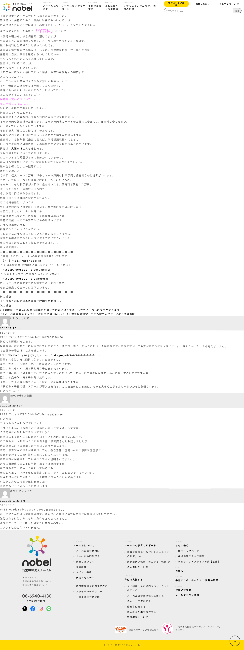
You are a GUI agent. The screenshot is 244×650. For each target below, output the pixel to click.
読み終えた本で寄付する (141, 611)
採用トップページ (188, 550)
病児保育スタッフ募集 (191, 556)
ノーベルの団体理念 (88, 556)
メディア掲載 (84, 572)
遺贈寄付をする (136, 606)
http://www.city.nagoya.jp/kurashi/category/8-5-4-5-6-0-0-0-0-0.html (51, 355)
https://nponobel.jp (26, 260)
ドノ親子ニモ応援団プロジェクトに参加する (148, 588)
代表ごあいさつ (85, 561)
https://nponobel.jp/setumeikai (26, 269)
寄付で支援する (95, 6)
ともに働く (182, 544)
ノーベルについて (51, 6)
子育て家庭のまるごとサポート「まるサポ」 (148, 554)
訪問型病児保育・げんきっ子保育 (147, 561)
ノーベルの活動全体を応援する (145, 595)
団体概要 (81, 566)
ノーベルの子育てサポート (73, 6)
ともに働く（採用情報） (113, 6)
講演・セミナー (85, 577)
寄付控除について (137, 617)
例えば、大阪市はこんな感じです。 (22, 148)
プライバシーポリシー (89, 591)
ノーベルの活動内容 (88, 550)
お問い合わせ (203, 3)
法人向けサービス (137, 567)
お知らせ (180, 569)
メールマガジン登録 (187, 595)
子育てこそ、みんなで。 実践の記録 (140, 6)
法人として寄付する (139, 601)
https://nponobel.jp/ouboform (25, 278)
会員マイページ (228, 3)
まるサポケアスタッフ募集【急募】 (199, 561)
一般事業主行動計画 (88, 596)
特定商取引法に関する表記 (92, 586)
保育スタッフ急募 (176, 3)
